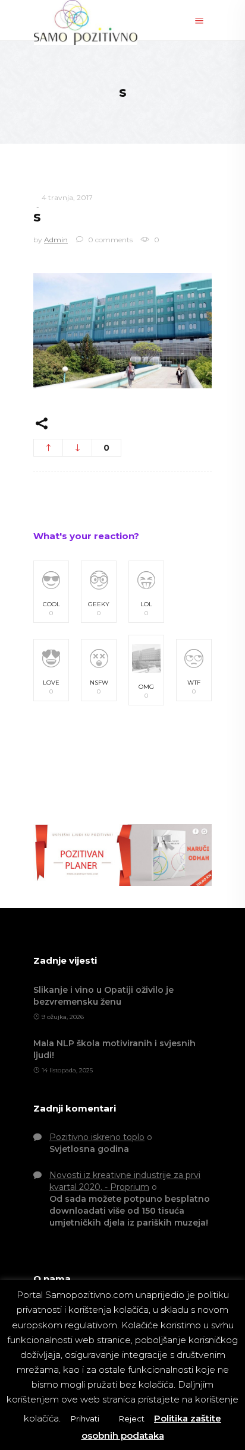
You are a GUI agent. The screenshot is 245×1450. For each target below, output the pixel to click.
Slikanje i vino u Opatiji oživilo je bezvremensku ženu (103, 995)
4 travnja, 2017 (67, 197)
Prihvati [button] (85, 1418)
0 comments (109, 239)
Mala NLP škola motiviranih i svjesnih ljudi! (114, 1049)
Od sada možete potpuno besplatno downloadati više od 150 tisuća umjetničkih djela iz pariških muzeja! (129, 1210)
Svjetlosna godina (89, 1149)
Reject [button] (132, 1418)
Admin (56, 239)
